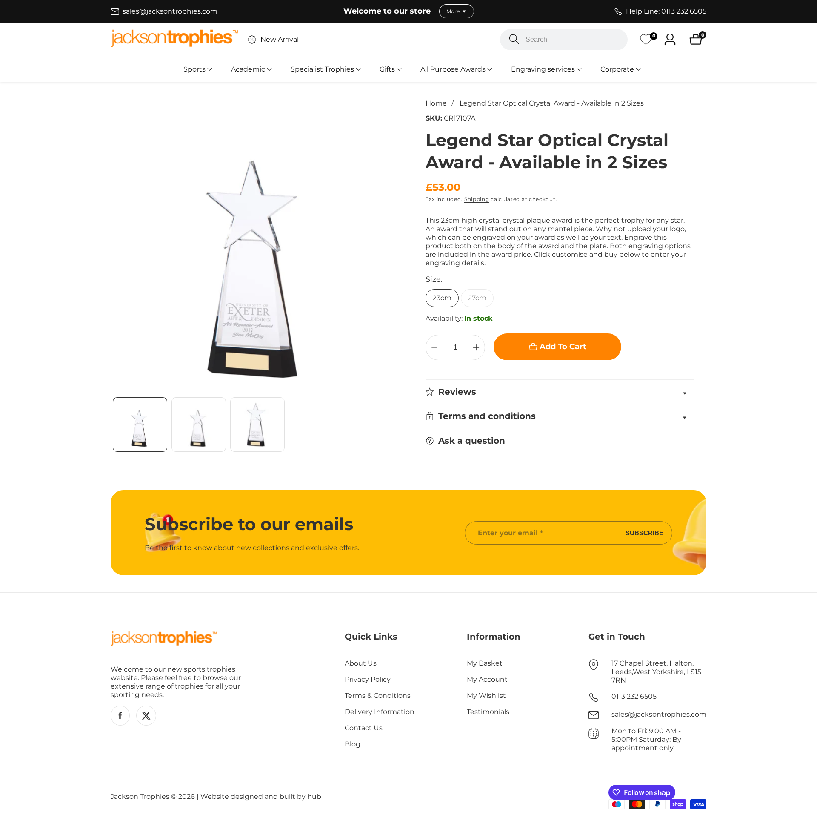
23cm (442, 298)
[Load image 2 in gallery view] (198, 424)
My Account (487, 679)
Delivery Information (379, 712)
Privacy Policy (368, 679)
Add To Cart (563, 346)
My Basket (485, 663)
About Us (361, 663)
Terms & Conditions (378, 696)
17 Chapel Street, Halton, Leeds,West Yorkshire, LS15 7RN (656, 671)
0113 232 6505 (634, 696)
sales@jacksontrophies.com (658, 714)
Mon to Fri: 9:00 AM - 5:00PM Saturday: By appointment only (646, 739)
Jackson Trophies (140, 796)
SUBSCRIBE (644, 533)
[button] (194, 69)
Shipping (476, 199)
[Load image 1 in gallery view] (140, 424)
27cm (477, 298)
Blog (352, 744)
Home (436, 103)
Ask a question (471, 441)
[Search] (514, 39)
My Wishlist (486, 696)
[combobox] (564, 39)
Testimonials (488, 712)
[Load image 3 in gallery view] (257, 424)
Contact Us (364, 728)
